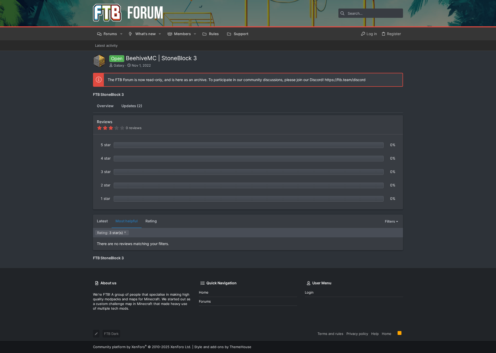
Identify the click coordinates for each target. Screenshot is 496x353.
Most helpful (126, 221)
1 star (105, 198)
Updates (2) (131, 106)
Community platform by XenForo (142, 347)
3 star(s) (110, 233)
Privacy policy (357, 334)
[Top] (394, 333)
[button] (121, 34)
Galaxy (119, 65)
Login (309, 292)
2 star (105, 185)
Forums (205, 301)
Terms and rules (330, 334)
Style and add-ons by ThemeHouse (222, 347)
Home (203, 292)
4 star (106, 158)
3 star (106, 171)
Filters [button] (390, 221)
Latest (102, 221)
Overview (105, 106)
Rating (151, 221)
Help (375, 334)
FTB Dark (111, 334)
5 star (106, 145)
